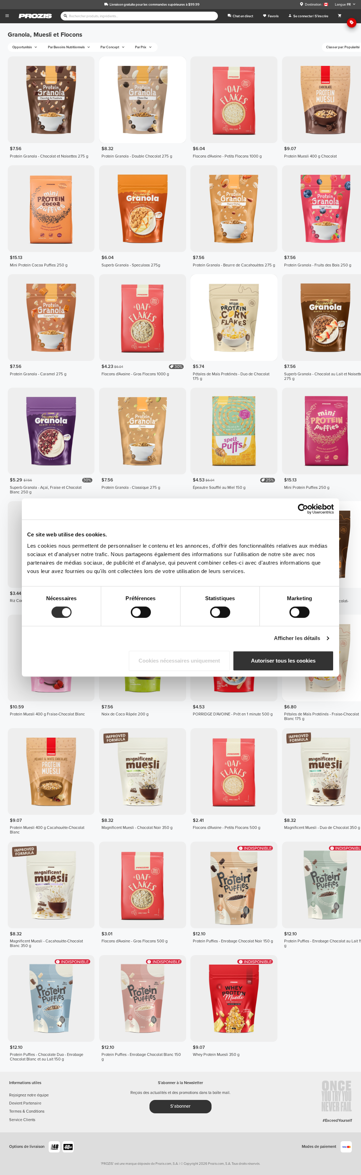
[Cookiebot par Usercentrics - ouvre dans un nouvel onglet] (303, 509)
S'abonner (180, 1106)
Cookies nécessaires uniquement (179, 661)
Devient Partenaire (25, 1103)
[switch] (141, 612)
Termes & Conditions (26, 1111)
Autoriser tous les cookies (283, 661)
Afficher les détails (297, 638)
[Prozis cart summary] (339, 16)
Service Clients (22, 1120)
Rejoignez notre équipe (29, 1095)
